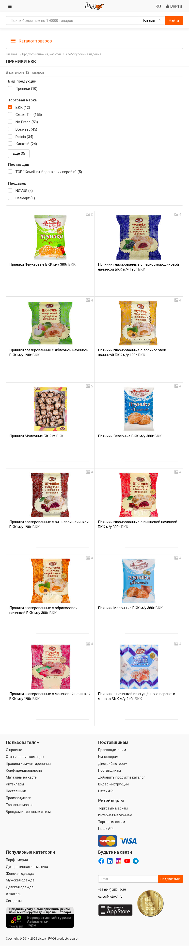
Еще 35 (19, 153)
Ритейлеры (15, 784)
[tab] (94, 40)
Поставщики (16, 791)
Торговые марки (19, 805)
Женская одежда (20, 874)
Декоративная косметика (27, 867)
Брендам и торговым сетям (28, 812)
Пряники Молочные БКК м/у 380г (130, 608)
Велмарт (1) (25, 198)
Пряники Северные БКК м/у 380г (130, 436)
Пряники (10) (26, 88)
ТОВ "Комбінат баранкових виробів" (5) (49, 172)
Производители (18, 798)
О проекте (14, 750)
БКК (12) (23, 107)
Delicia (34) (24, 137)
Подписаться (170, 879)
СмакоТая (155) (29, 114)
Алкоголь (13, 894)
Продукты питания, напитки (41, 54)
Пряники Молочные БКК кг (36, 436)
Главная (11, 54)
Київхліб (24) (26, 144)
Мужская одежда (20, 880)
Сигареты (14, 901)
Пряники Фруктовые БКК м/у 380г (42, 264)
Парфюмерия (17, 860)
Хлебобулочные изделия (83, 54)
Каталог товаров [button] (34, 40)
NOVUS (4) (24, 191)
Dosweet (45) (26, 129)
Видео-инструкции (113, 784)
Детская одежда (19, 887)
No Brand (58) (27, 122)
